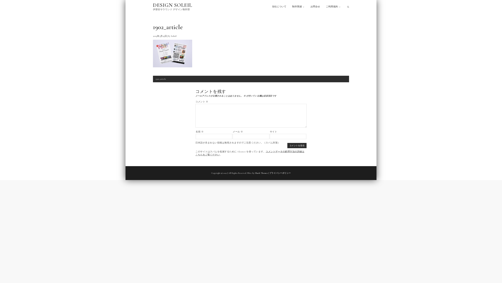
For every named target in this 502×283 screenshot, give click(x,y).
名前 (200, 131)
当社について (279, 6)
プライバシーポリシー (280, 173)
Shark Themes (261, 173)
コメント (201, 101)
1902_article (161, 79)
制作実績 (297, 6)
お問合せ (315, 6)
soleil (173, 36)
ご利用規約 (332, 6)
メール (238, 131)
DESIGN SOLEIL (172, 5)
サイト (273, 131)
